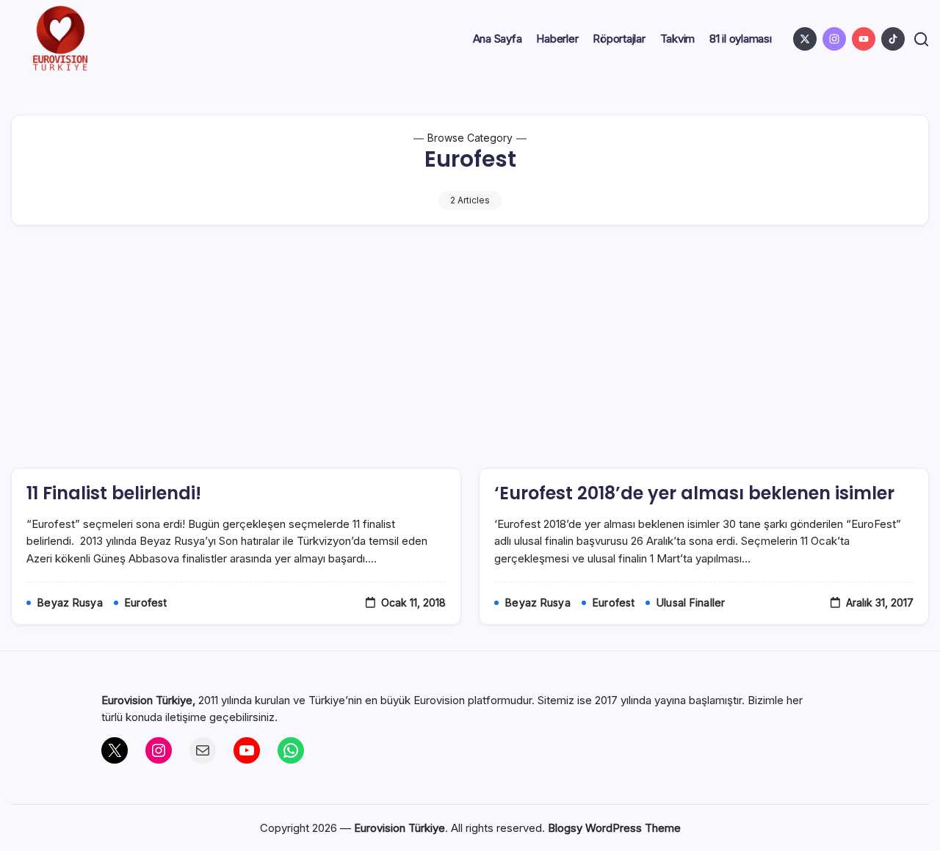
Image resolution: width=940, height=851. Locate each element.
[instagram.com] (834, 39)
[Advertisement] (470, 357)
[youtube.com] (863, 39)
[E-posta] (202, 750)
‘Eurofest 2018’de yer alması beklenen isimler (694, 493)
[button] (921, 39)
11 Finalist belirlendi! (113, 493)
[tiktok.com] (893, 39)
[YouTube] (247, 750)
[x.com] (805, 39)
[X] (114, 750)
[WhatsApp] (291, 750)
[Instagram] (158, 750)
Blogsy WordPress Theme (614, 828)
